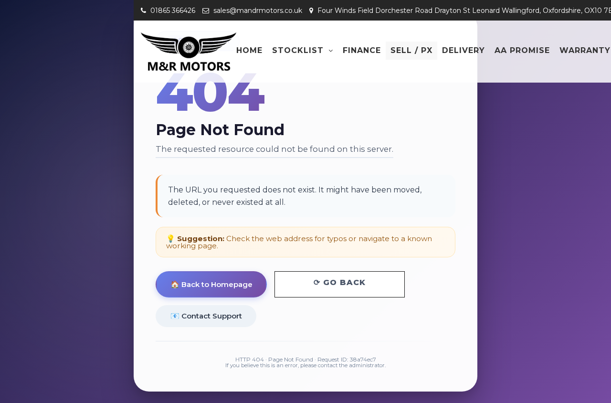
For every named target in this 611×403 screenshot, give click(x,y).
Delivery (463, 50)
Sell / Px (411, 50)
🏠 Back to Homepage (211, 284)
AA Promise (522, 50)
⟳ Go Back (340, 282)
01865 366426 (171, 10)
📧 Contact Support (206, 315)
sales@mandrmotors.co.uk (256, 10)
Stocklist (298, 50)
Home (249, 50)
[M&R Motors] (188, 51)
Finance (362, 50)
